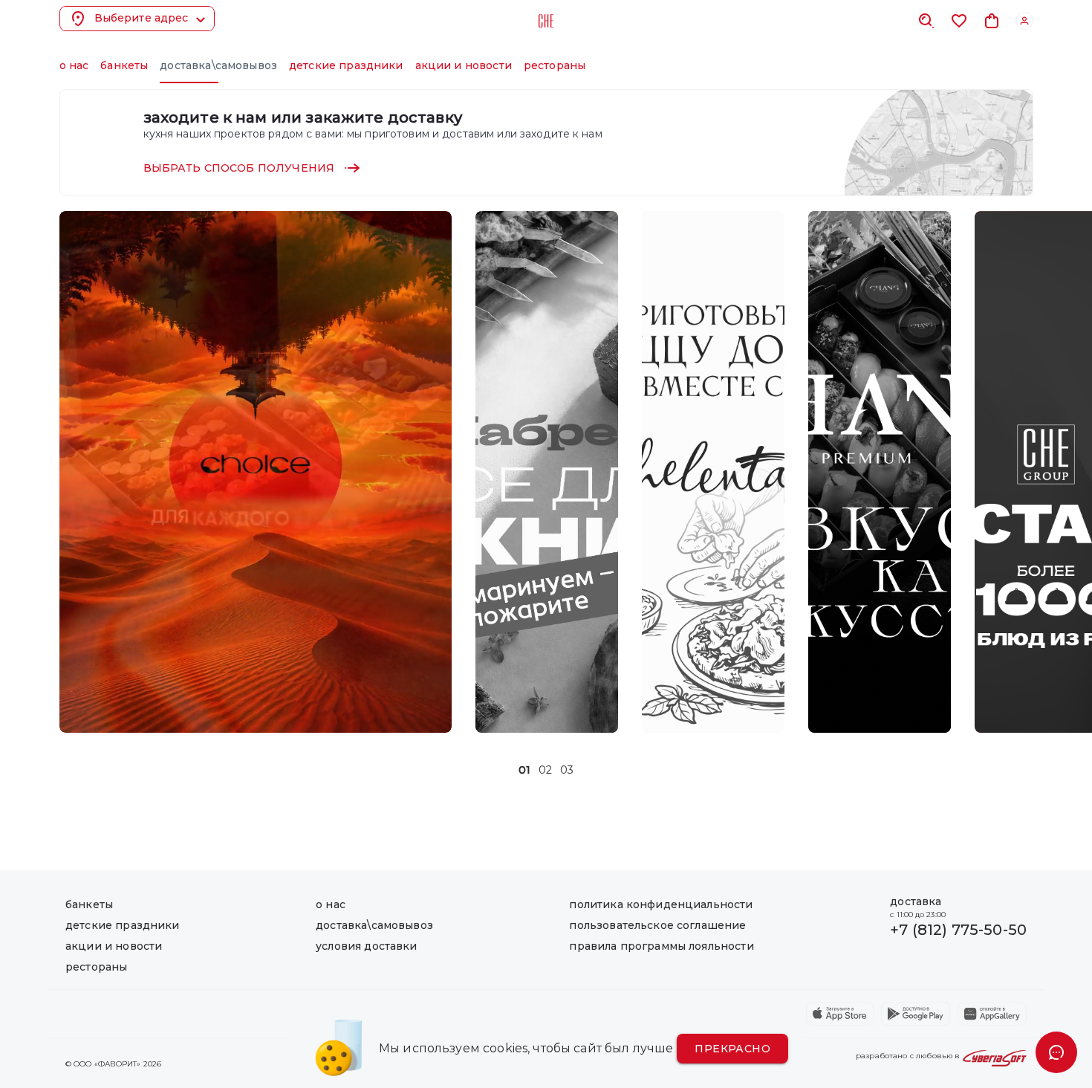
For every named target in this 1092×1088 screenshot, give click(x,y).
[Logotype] (546, 21)
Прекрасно (732, 1048)
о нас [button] (74, 65)
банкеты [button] (124, 65)
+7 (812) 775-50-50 (958, 930)
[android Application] (915, 1014)
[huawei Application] (992, 1014)
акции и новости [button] (463, 65)
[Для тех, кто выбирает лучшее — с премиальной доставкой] (879, 472)
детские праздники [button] (346, 65)
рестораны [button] (554, 65)
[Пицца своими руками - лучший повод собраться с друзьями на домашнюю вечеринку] (713, 472)
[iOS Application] (840, 1014)
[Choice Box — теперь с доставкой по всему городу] (255, 472)
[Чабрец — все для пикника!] (546, 472)
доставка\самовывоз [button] (218, 65)
